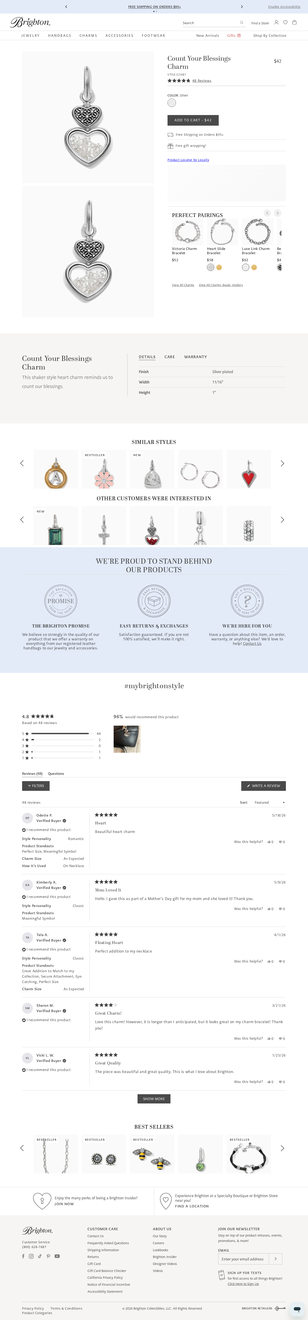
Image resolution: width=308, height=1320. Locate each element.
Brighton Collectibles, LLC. (152, 1308)
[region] (128, 739)
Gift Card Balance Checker (106, 1271)
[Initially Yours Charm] (200, 525)
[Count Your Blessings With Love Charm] (152, 525)
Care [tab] (170, 357)
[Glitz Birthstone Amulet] (200, 1154)
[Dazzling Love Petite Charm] (248, 469)
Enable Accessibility (284, 7)
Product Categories (37, 1313)
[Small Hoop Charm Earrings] (200, 469)
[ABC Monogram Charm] (55, 469)
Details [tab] (147, 357)
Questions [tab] (56, 774)
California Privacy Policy (105, 1278)
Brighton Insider (165, 1257)
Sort (244, 802)
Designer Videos (165, 1264)
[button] (33, 35)
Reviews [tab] (32, 774)
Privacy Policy (33, 1308)
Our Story (160, 1236)
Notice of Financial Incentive (108, 1285)
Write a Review (268, 787)
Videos (158, 1271)
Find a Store (260, 23)
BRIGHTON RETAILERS (257, 1308)
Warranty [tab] (195, 357)
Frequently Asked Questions (108, 1243)
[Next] (241, 6)
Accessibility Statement (104, 1292)
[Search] (241, 23)
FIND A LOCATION (192, 1206)
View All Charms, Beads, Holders (221, 285)
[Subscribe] (275, 1259)
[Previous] (66, 6)
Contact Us (95, 1236)
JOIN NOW (64, 1204)
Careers (158, 1243)
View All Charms (183, 285)
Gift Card (94, 1264)
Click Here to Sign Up (243, 1284)
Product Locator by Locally (188, 160)
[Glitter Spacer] (248, 525)
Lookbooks (160, 1250)
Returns (93, 1257)
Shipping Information (103, 1250)
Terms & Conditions (66, 1308)
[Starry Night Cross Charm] (104, 525)
